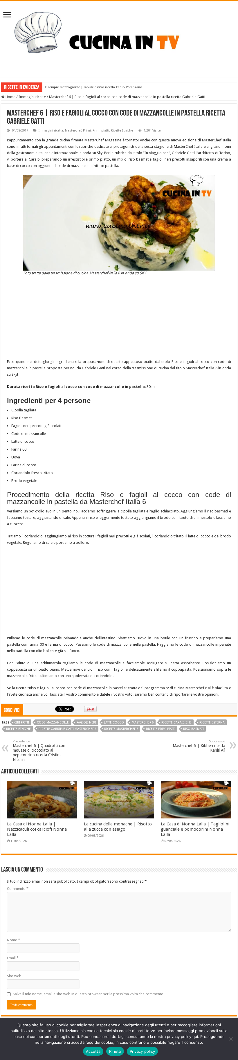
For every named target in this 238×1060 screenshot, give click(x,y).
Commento (17, 888)
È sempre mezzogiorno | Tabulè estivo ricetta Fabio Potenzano (93, 87)
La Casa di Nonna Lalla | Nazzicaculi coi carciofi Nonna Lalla (37, 829)
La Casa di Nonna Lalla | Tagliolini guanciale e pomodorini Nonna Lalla (195, 829)
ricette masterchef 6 (121, 729)
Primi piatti (101, 130)
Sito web (14, 976)
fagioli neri (86, 722)
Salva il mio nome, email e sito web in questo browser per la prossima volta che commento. (88, 994)
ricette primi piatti (160, 729)
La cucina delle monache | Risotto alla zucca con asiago (118, 826)
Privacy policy (142, 1051)
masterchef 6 (143, 722)
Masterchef (73, 130)
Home (10, 97)
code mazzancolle (53, 722)
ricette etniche (18, 729)
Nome (13, 940)
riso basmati (193, 729)
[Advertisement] (119, 318)
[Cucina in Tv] (119, 38)
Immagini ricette (32, 97)
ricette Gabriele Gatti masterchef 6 (67, 729)
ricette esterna (212, 722)
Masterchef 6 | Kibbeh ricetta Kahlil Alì (199, 746)
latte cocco (114, 722)
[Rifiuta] (231, 1039)
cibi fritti (21, 722)
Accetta (93, 1051)
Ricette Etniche (122, 130)
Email (13, 958)
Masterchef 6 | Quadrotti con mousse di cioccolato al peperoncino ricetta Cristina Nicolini (39, 750)
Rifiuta (115, 1051)
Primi (87, 130)
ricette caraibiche (176, 722)
